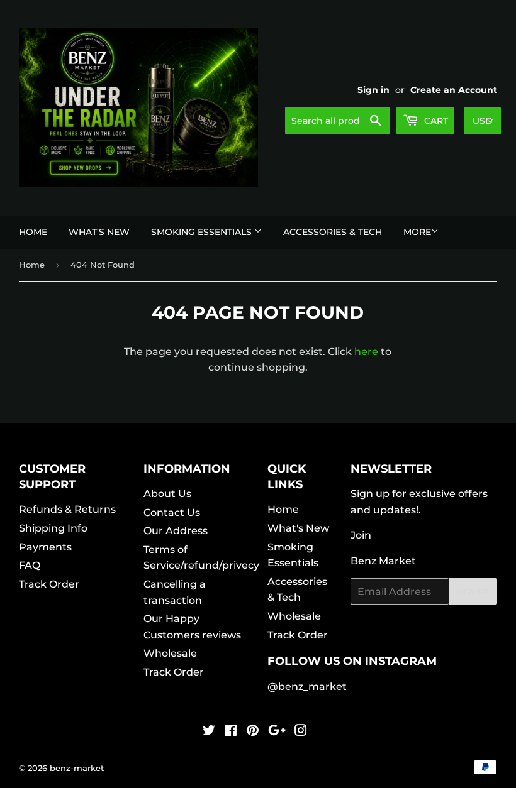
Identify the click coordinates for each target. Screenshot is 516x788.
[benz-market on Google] (277, 732)
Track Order (49, 584)
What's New (99, 232)
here (366, 352)
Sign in (373, 90)
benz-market (77, 768)
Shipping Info (53, 528)
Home (33, 232)
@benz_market (307, 686)
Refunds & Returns (67, 509)
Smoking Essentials (202, 232)
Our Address (175, 531)
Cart (435, 120)
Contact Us (171, 512)
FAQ (29, 565)
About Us (167, 494)
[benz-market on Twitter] (209, 732)
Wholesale (170, 653)
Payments (45, 547)
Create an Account (453, 90)
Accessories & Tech (332, 232)
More (417, 232)
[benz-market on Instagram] (300, 732)
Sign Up (473, 591)
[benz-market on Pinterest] (252, 732)
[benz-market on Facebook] (230, 732)
